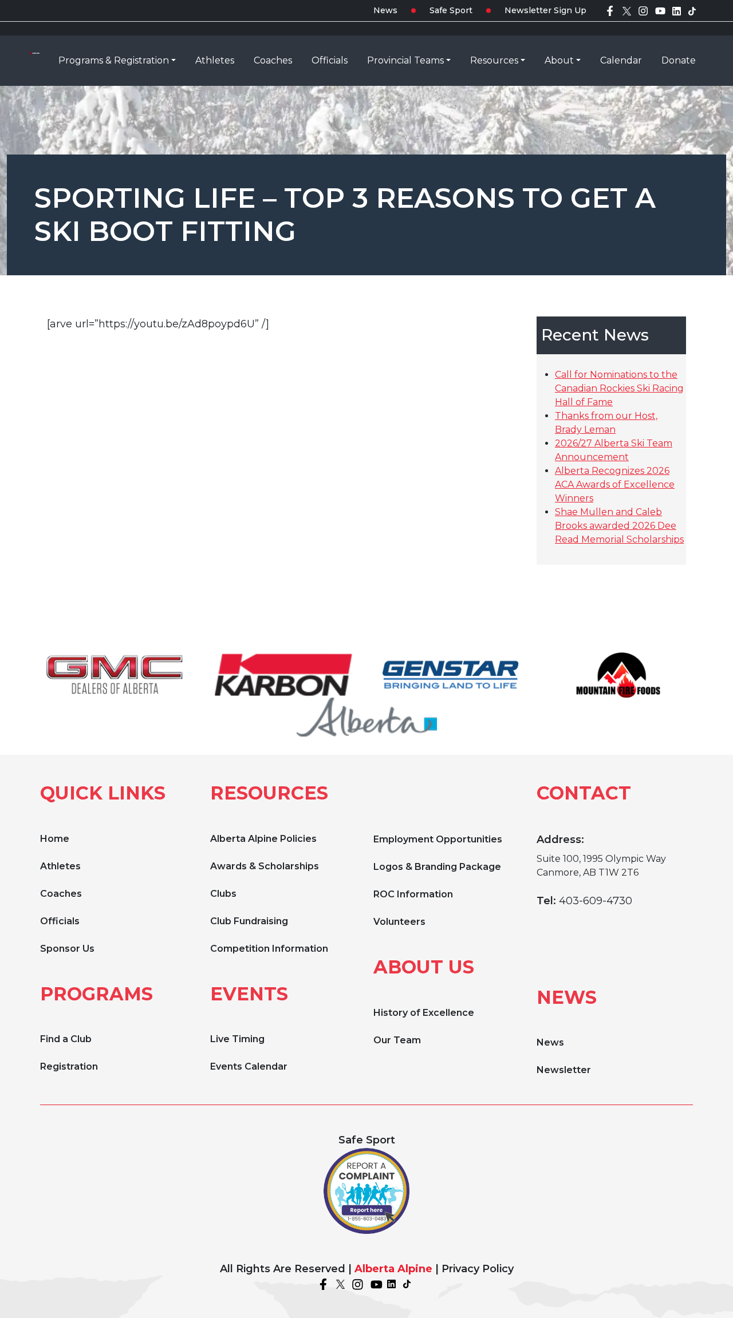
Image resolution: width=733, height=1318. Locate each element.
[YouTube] (660, 10)
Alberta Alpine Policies (263, 838)
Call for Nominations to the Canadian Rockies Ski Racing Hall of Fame (619, 388)
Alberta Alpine (393, 1268)
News (385, 10)
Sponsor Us (67, 948)
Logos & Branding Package (437, 866)
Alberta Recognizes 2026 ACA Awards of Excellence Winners (615, 484)
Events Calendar (248, 1066)
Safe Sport (450, 10)
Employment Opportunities (437, 839)
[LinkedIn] (676, 10)
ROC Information (413, 894)
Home (54, 838)
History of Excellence (423, 1012)
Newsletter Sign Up (545, 10)
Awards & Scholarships (264, 866)
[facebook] (610, 10)
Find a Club (66, 1039)
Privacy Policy (478, 1268)
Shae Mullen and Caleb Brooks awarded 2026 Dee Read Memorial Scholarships (619, 525)
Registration (69, 1066)
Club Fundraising (249, 921)
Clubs (223, 893)
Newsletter (564, 1069)
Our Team (397, 1040)
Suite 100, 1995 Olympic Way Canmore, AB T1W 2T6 (601, 865)
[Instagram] (643, 10)
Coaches (61, 893)
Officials (60, 921)
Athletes (60, 866)
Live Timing (237, 1039)
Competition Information (269, 948)
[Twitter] (626, 10)
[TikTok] (692, 10)
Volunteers (399, 921)
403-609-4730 (595, 901)
